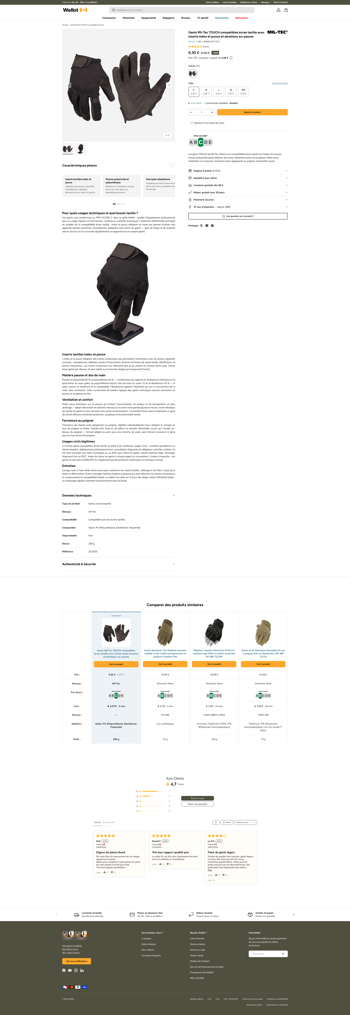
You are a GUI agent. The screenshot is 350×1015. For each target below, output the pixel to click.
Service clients (197, 944)
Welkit (71, 999)
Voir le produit (116, 664)
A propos (146, 938)
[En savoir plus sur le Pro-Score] (200, 141)
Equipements (148, 18)
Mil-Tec (191, 41)
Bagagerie (168, 18)
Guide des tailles (280, 83)
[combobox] (182, 10)
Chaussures (109, 18)
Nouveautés (222, 18)
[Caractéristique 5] (124, 204)
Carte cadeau (212, 2)
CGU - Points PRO (231, 999)
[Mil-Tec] (277, 32)
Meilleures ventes (248, 2)
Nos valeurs (148, 949)
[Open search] (216, 822)
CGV (209, 999)
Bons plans (241, 18)
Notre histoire (149, 944)
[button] (286, 10)
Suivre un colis (197, 949)
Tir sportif (202, 18)
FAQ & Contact (280, 2)
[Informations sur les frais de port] (231, 58)
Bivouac (185, 18)
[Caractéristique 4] (121, 204)
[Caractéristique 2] (117, 204)
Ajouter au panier (252, 112)
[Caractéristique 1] (114, 204)
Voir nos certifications (76, 961)
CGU (217, 999)
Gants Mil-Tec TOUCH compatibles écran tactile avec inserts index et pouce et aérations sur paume (88, 25)
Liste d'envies (197, 938)
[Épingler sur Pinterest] (212, 225)
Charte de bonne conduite (252, 999)
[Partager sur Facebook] (207, 225)
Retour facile (196, 955)
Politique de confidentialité (277, 999)
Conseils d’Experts (151, 955)
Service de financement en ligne (207, 966)
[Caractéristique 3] (119, 204)
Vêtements (128, 18)
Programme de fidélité (201, 972)
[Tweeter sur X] (201, 225)
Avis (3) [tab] (97, 822)
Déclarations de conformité (277, 1005)
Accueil (65, 25)
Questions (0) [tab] (108, 822)
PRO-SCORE (197, 978)
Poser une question (197, 804)
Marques (265, 2)
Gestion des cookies (254, 1005)
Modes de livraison (200, 961)
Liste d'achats (230, 2)
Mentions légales (196, 999)
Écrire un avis (197, 798)
